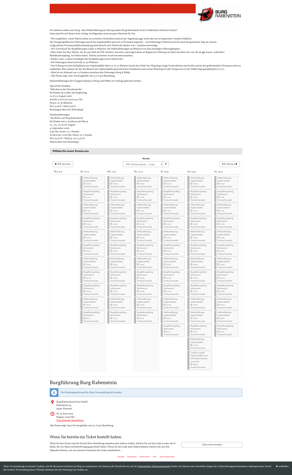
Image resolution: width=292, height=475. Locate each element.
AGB (154, 457)
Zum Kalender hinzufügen (70, 420)
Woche (146, 158)
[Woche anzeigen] (166, 164)
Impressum (132, 457)
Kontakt (121, 457)
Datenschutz (144, 457)
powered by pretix (167, 457)
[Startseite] (146, 13)
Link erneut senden (212, 444)
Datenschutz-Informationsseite (154, 466)
